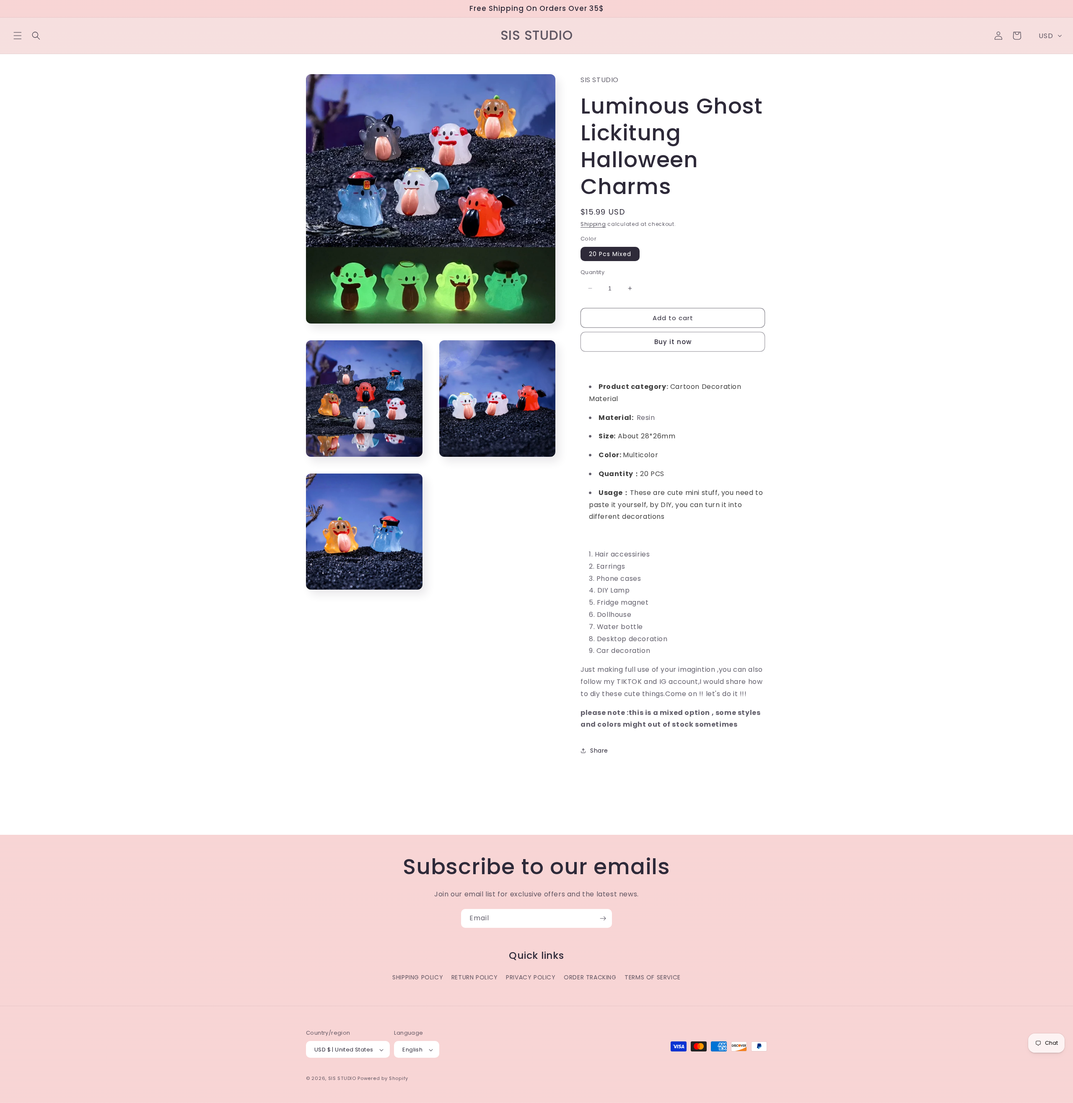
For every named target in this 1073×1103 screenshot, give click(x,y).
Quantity (592, 272)
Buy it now (673, 341)
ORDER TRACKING (590, 977)
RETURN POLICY (474, 977)
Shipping (593, 224)
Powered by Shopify (383, 1078)
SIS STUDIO (342, 1078)
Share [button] (599, 750)
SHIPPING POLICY (417, 977)
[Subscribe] (603, 918)
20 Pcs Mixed (610, 254)
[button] (17, 35)
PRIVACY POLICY (530, 977)
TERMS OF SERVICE (653, 977)
